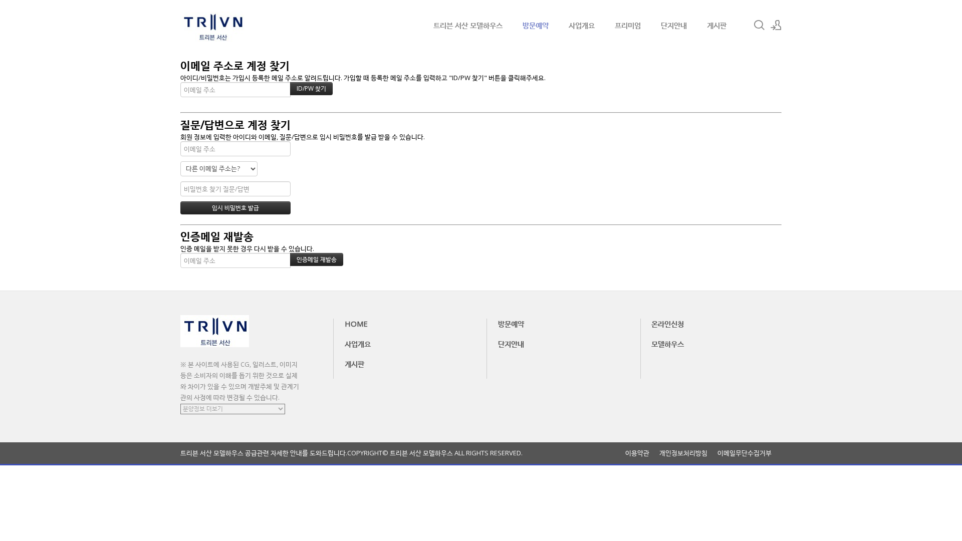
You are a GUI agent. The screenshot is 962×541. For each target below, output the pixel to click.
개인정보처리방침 (683, 453)
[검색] (759, 25)
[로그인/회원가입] (776, 25)
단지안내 (674, 25)
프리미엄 (628, 25)
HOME (356, 324)
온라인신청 (667, 324)
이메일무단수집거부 (744, 453)
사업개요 (582, 25)
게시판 (717, 25)
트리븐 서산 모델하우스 (468, 25)
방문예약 (536, 25)
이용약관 (637, 453)
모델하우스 (667, 344)
